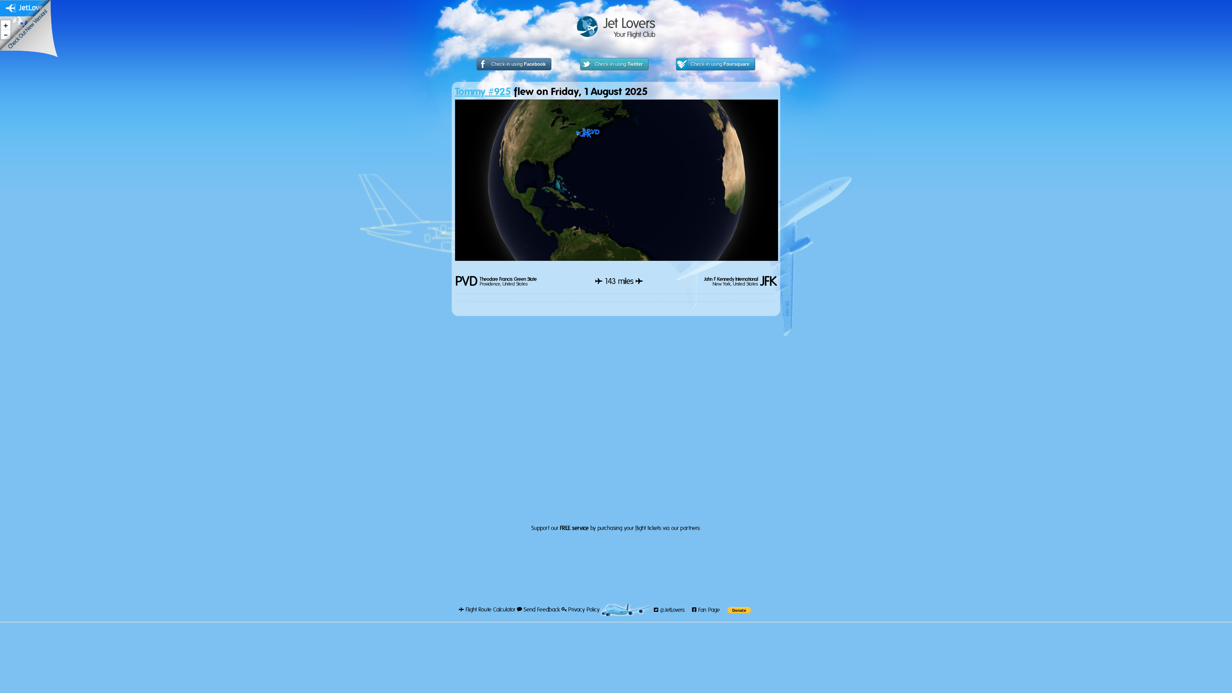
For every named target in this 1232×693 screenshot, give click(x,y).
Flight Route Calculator (489, 610)
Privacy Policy (583, 610)
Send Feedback (541, 610)
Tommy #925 (483, 92)
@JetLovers (671, 610)
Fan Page (708, 610)
